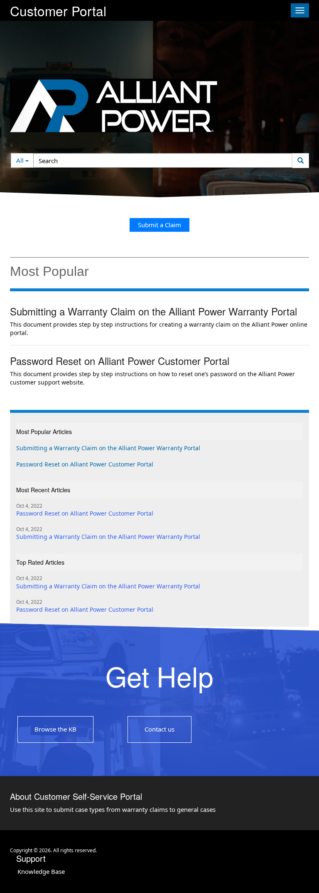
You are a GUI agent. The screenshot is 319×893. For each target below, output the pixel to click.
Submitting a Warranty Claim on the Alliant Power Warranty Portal (153, 311)
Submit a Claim (159, 225)
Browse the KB (55, 729)
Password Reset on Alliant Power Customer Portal (119, 361)
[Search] (300, 160)
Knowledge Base (41, 871)
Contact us (159, 729)
